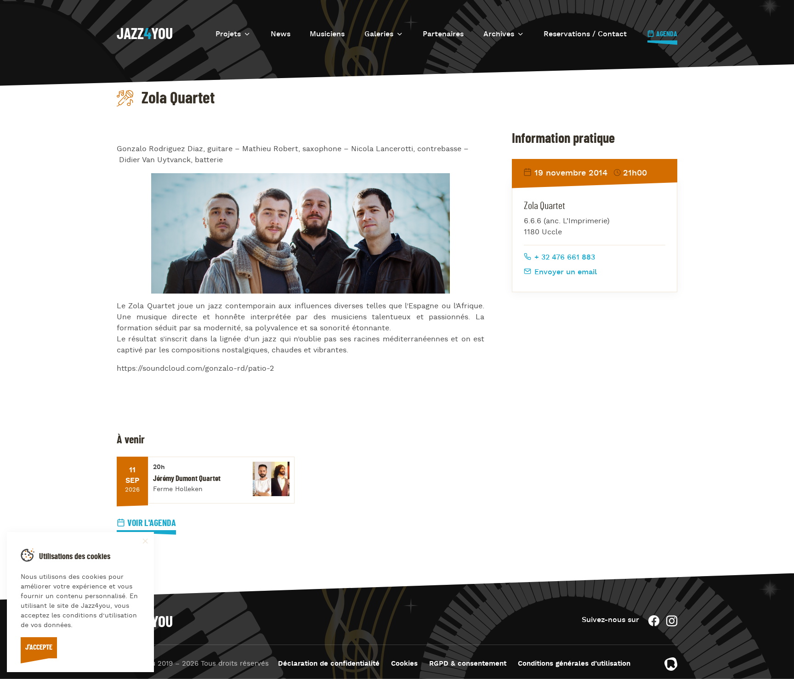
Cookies (404, 664)
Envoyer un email (564, 272)
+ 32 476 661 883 (563, 258)
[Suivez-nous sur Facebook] (653, 621)
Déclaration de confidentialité (329, 664)
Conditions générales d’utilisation (574, 664)
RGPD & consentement (467, 664)
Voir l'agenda (151, 523)
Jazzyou (145, 34)
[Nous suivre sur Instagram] (671, 621)
